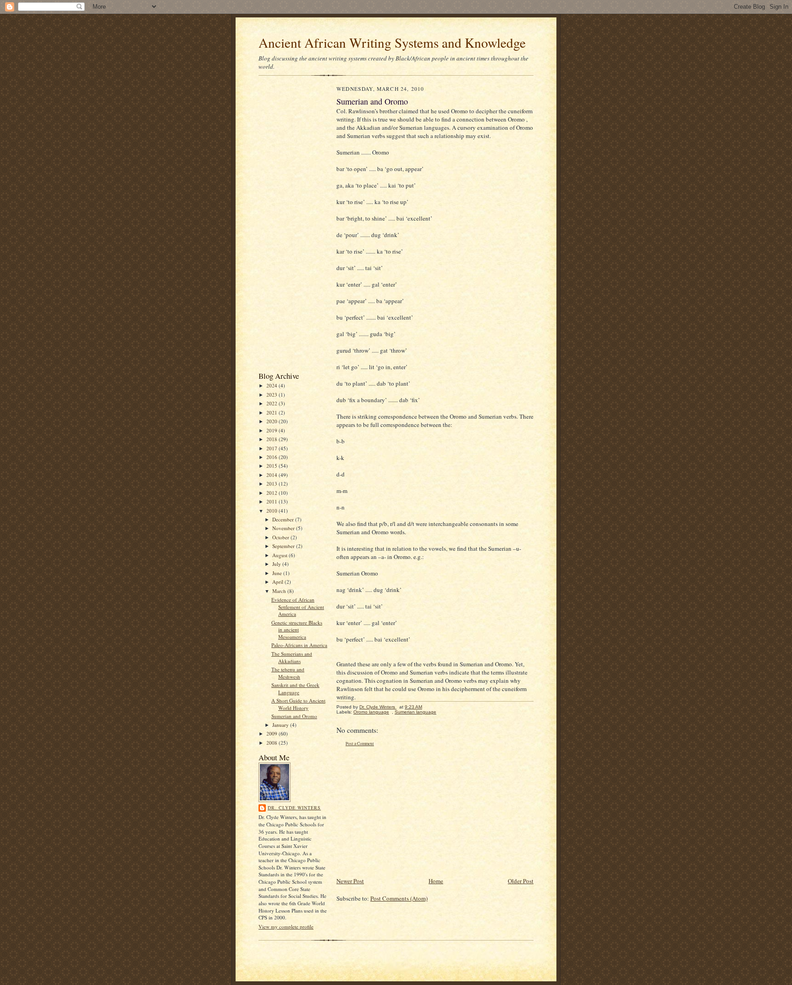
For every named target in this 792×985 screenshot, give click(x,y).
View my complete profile (286, 926)
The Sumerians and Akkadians (291, 657)
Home (436, 881)
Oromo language (371, 711)
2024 (272, 385)
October (281, 537)
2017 (272, 448)
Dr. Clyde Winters (294, 807)
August (280, 555)
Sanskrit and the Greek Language (295, 688)
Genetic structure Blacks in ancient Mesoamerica (296, 629)
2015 (272, 465)
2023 (272, 394)
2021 (272, 412)
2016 (272, 457)
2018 (272, 439)
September (284, 545)
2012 (272, 492)
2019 (272, 430)
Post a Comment (360, 744)
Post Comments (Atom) (399, 898)
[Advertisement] (286, 225)
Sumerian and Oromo (294, 716)
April (278, 581)
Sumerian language (415, 711)
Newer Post (350, 881)
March (279, 590)
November (284, 528)
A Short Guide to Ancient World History (298, 704)
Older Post (521, 881)
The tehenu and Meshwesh (287, 673)
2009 (272, 733)
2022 (272, 403)
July (277, 563)
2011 (272, 501)
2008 (272, 742)
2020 (272, 421)
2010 (272, 510)
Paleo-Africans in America (299, 645)
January (281, 724)
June (277, 573)
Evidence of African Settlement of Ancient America (297, 606)
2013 (272, 483)
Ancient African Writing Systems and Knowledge (392, 42)
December (283, 519)
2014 (272, 474)
